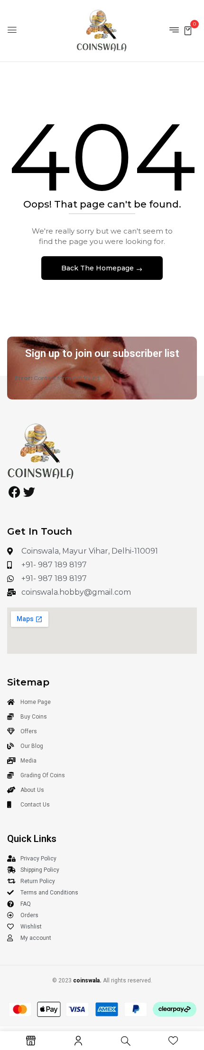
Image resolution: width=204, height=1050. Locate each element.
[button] (188, 30)
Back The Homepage (98, 268)
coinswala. (87, 980)
